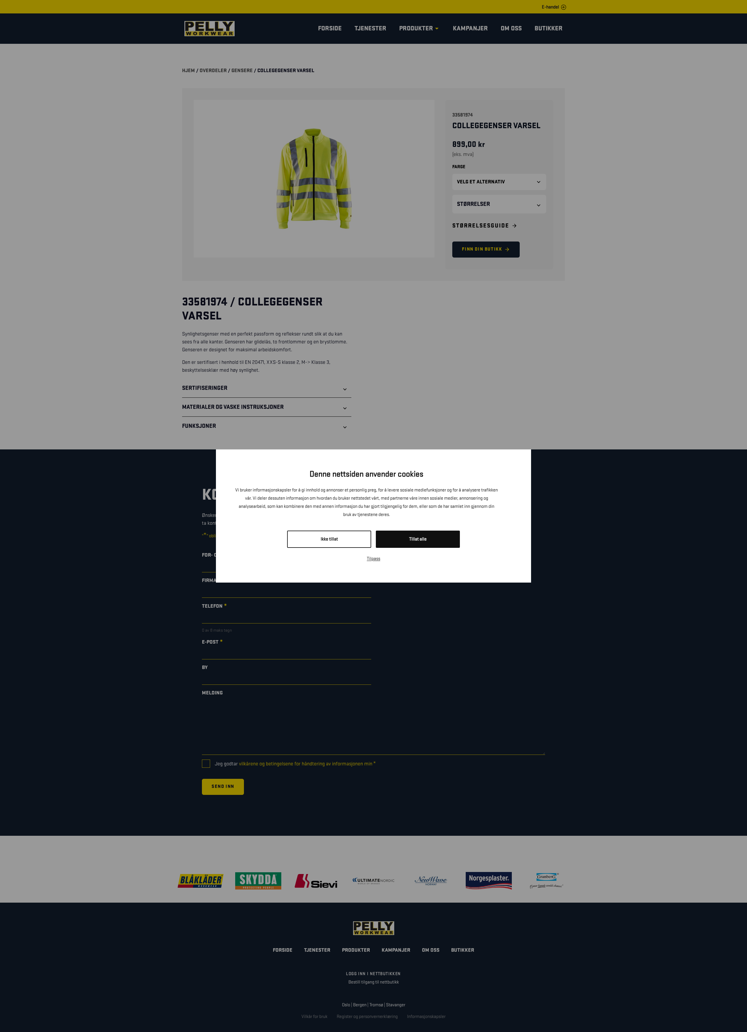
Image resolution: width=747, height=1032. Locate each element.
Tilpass (373, 559)
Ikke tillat (329, 539)
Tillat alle (418, 539)
